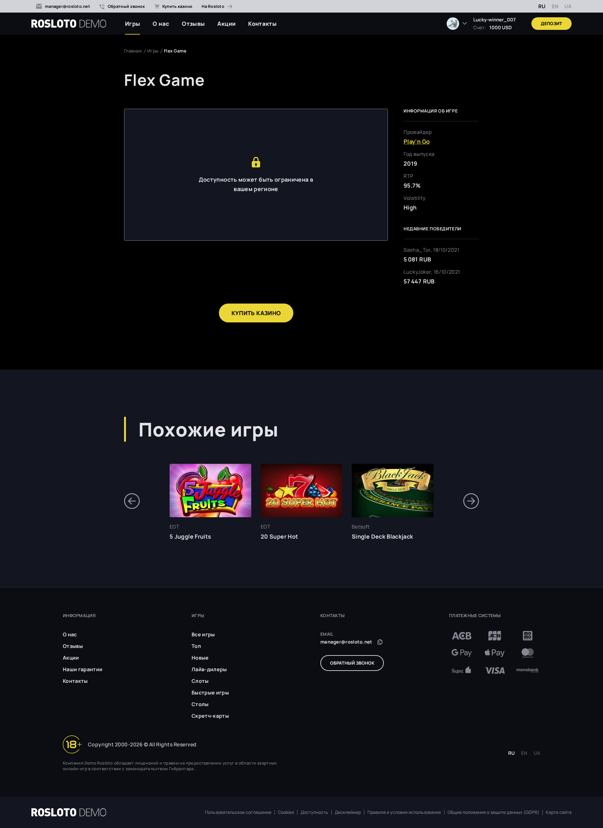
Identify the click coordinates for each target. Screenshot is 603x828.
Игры (132, 23)
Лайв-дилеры (209, 669)
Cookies (286, 812)
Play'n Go (417, 141)
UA (568, 6)
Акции (226, 23)
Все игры (203, 634)
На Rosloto (213, 6)
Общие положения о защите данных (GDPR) (493, 812)
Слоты (200, 680)
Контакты (262, 23)
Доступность (314, 812)
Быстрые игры (210, 692)
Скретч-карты (210, 715)
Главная (133, 51)
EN (555, 6)
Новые (200, 657)
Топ (196, 646)
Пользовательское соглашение (238, 812)
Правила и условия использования (404, 812)
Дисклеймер (348, 812)
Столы (200, 704)
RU (542, 6)
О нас (161, 23)
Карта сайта (559, 812)
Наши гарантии (82, 669)
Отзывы (193, 23)
